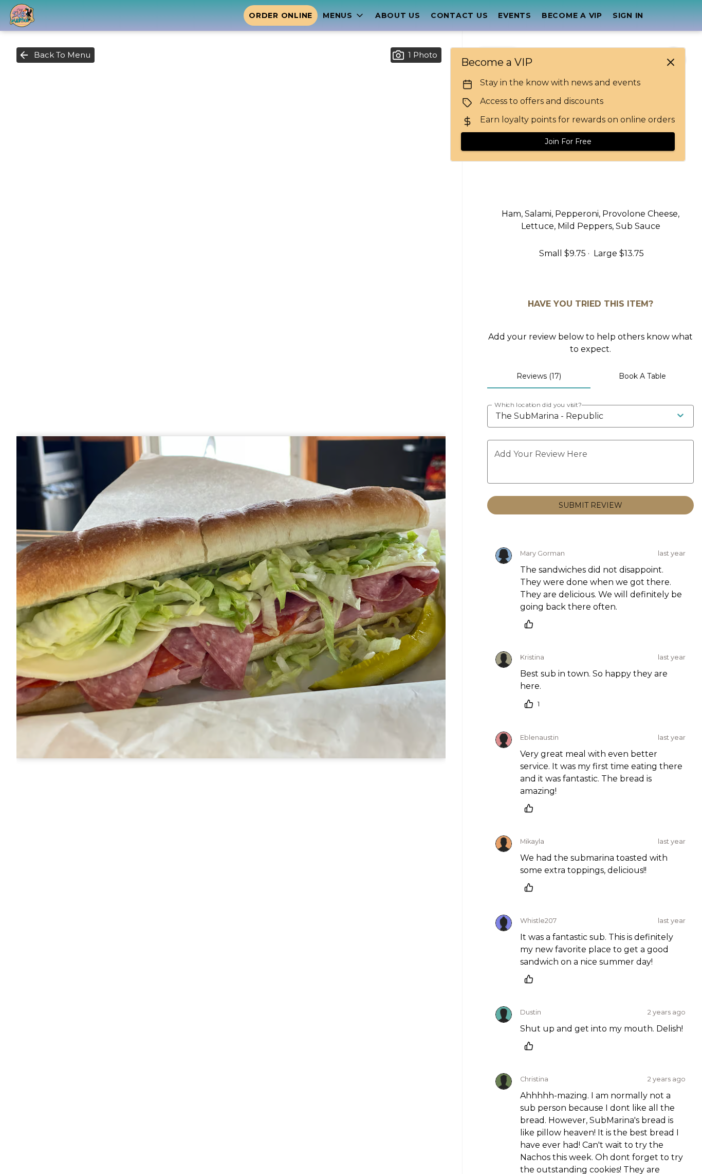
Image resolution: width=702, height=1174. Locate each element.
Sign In (628, 15)
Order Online (280, 15)
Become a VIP (572, 15)
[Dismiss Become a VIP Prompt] (670, 62)
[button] (344, 15)
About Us (397, 15)
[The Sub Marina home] (54, 15)
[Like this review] (531, 624)
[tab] (538, 376)
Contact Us (459, 15)
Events (514, 15)
